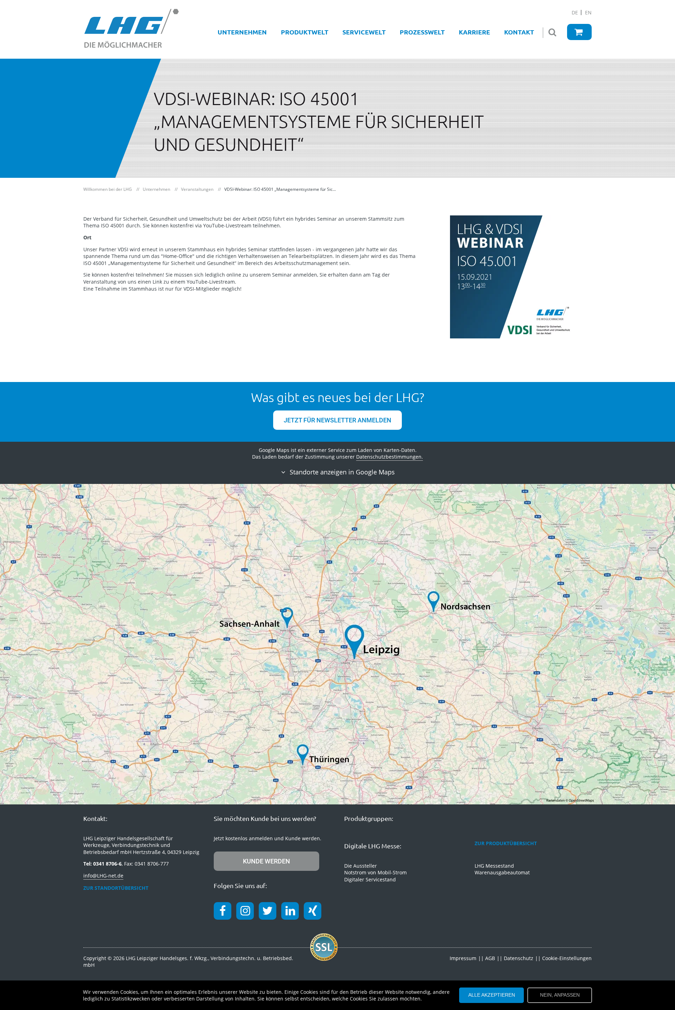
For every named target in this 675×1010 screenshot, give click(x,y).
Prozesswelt (422, 32)
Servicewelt (364, 32)
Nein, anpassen (560, 995)
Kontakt (519, 32)
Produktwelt (304, 32)
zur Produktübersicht (506, 843)
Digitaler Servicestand (370, 879)
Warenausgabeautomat (502, 872)
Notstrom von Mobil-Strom (375, 872)
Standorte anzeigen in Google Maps (341, 472)
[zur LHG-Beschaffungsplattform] (579, 32)
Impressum (463, 958)
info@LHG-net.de (103, 875)
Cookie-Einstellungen (567, 958)
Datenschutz (518, 958)
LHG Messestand (494, 865)
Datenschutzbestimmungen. (389, 456)
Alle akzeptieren (491, 995)
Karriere (474, 32)
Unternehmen (242, 32)
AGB (490, 958)
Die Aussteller (360, 865)
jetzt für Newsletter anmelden (337, 420)
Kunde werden (266, 861)
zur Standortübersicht (115, 888)
